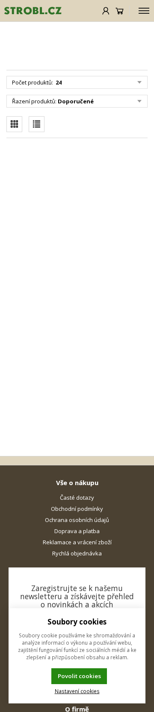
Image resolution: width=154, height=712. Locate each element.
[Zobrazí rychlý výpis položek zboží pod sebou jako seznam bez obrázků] (36, 124)
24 (58, 82)
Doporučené (76, 101)
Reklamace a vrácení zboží (77, 542)
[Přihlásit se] (106, 11)
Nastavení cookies (77, 691)
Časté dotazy (77, 497)
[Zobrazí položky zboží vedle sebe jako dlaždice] (14, 124)
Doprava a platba (77, 531)
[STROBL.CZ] (31, 10)
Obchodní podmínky (77, 509)
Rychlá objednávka (77, 553)
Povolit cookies (79, 676)
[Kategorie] (144, 11)
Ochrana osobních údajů (77, 520)
